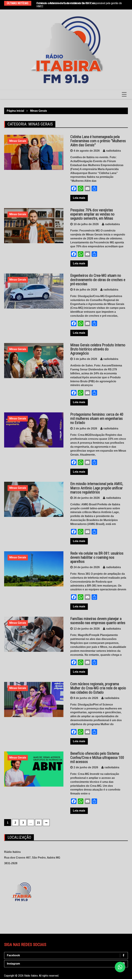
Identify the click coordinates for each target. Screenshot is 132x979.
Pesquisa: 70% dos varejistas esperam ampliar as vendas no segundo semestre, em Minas (92, 214)
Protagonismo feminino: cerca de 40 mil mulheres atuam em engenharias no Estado (96, 418)
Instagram (13, 963)
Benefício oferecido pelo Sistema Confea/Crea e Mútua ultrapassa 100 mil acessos (97, 757)
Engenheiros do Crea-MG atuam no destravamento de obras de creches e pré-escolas (97, 279)
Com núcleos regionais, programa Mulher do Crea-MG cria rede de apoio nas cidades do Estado (98, 688)
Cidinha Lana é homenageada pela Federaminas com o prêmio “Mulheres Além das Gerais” (98, 141)
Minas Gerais (17, 140)
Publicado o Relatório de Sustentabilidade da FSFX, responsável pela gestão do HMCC (79, 5)
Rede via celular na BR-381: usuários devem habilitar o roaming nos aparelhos (96, 557)
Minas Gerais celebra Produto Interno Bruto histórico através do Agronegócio (97, 349)
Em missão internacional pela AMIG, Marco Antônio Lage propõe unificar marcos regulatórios (96, 488)
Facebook (13, 955)
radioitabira (113, 150)
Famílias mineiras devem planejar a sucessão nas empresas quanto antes (97, 621)
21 (38, 822)
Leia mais (79, 197)
